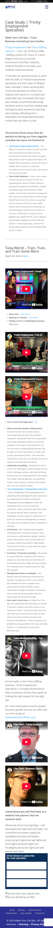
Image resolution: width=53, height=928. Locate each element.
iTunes (26, 866)
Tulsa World (33, 317)
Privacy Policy (39, 924)
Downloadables (26, 883)
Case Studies (26, 913)
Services (21, 910)
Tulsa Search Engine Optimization (24, 146)
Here (25, 256)
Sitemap (23, 924)
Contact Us (40, 913)
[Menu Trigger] (46, 6)
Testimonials (11, 913)
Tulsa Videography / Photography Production (27, 489)
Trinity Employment (15, 47)
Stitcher (26, 874)
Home (12, 910)
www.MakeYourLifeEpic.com (20, 717)
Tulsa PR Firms (34, 910)
